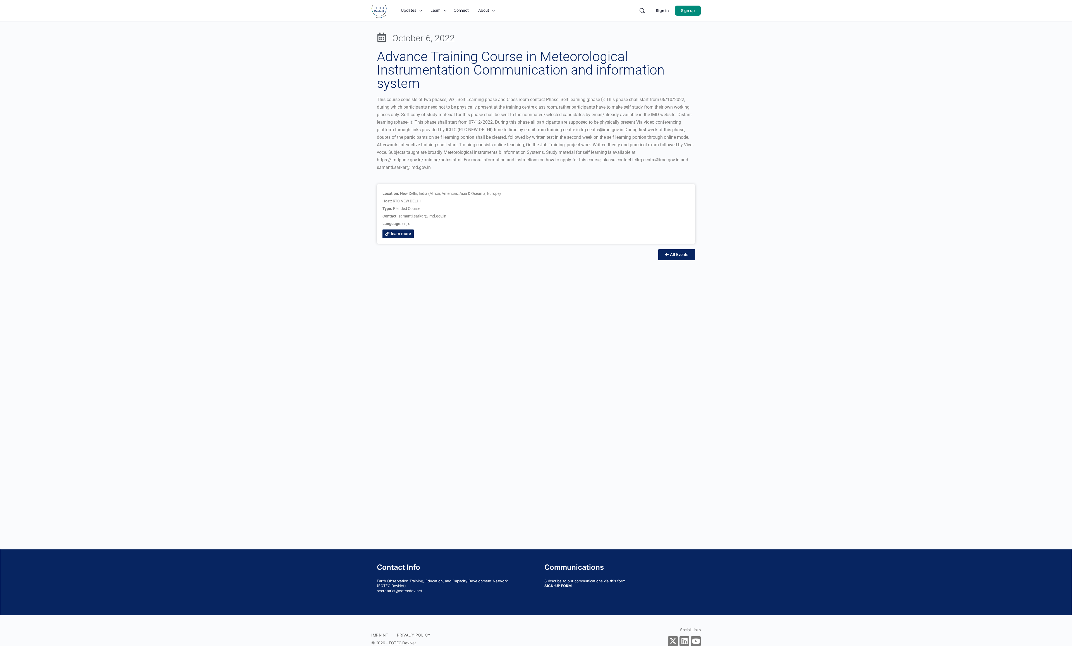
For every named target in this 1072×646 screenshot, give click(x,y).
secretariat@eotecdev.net (399, 590)
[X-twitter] (673, 641)
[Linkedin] (684, 641)
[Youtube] (696, 641)
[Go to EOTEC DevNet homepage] (379, 10)
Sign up (688, 10)
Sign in (662, 10)
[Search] (642, 10)
